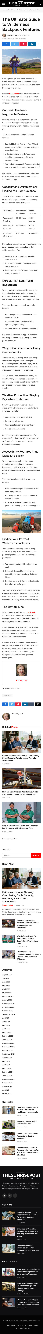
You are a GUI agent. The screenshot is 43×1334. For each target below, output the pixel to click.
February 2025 (7, 1036)
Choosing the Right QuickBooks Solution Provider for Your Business (28, 1247)
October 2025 (7, 1011)
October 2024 (7, 1050)
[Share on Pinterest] (23, 44)
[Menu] (3, 3)
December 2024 (8, 1043)
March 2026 (6, 993)
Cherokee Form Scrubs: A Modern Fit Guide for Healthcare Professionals (27, 1109)
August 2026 (7, 975)
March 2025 (6, 1032)
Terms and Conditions (22, 1328)
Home (5, 10)
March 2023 (6, 1094)
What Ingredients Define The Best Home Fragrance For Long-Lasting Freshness (28, 1271)
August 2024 (7, 1058)
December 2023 (8, 1079)
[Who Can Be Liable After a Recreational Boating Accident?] (8, 1136)
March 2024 (6, 1068)
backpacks (7, 695)
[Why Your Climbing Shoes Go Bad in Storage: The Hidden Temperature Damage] (8, 1286)
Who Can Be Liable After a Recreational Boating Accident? (27, 1136)
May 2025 (6, 1025)
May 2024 (6, 1061)
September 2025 (8, 1014)
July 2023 (5, 1090)
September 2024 (8, 1054)
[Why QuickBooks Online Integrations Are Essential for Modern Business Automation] (8, 1215)
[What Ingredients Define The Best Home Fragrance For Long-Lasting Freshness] (8, 1272)
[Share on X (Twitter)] (15, 44)
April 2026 (6, 989)
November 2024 (8, 1047)
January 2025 (7, 1039)
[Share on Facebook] (6, 44)
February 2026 (7, 996)
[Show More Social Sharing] (39, 44)
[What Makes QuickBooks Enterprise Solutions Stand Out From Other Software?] (8, 1302)
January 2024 (7, 1076)
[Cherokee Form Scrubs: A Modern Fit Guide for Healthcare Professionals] (8, 1110)
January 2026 (7, 1000)
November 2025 (8, 1007)
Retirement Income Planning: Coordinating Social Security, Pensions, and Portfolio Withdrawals (20, 758)
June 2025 (6, 1021)
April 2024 (6, 1065)
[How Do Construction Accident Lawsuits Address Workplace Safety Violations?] (21, 778)
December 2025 (8, 1003)
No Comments (9, 38)
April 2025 (6, 1029)
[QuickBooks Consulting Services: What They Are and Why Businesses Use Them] (8, 1231)
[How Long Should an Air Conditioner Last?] (8, 1124)
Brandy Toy (13, 35)
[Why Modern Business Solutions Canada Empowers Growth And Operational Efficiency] (8, 954)
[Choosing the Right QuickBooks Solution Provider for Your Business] (8, 1248)
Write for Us (22, 1325)
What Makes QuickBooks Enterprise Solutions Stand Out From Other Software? (28, 1302)
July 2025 (5, 1018)
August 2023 (7, 1086)
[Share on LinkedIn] (32, 44)
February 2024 (7, 1072)
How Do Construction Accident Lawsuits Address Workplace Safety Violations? (20, 793)
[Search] (39, 3)
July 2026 (5, 978)
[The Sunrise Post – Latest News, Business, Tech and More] (22, 3)
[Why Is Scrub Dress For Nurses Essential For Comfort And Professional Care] (21, 812)
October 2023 (7, 1083)
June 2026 (6, 982)
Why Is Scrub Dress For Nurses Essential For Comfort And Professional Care (20, 827)
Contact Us (11, 1325)
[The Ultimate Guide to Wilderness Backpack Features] (21, 61)
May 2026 (6, 985)
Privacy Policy (33, 1325)
